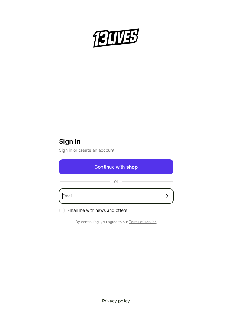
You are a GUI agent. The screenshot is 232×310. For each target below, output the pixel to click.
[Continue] (166, 196)
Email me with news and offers (97, 210)
